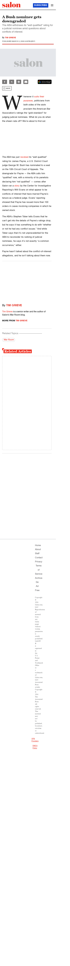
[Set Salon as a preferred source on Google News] (45, 82)
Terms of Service (38, 570)
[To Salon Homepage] (11, 4)
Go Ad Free (37, 586)
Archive (38, 578)
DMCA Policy (35, 747)
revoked (24, 157)
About (38, 549)
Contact (38, 558)
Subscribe (40, 5)
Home (38, 545)
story (17, 186)
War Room (9, 340)
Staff (37, 554)
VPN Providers (35, 740)
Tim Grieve (10, 38)
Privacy (38, 562)
